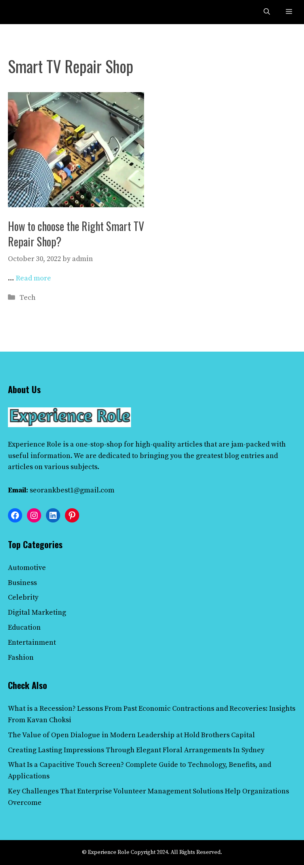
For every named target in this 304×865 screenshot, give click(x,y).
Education (24, 627)
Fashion (21, 657)
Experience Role (34, 444)
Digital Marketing (37, 612)
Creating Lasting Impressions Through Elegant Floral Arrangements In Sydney (136, 750)
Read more (33, 278)
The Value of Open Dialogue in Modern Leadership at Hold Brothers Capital (131, 735)
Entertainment (32, 642)
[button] (267, 12)
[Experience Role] (24, 12)
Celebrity (23, 597)
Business (22, 582)
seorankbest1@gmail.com (72, 490)
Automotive (27, 567)
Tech (27, 297)
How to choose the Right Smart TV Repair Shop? (76, 234)
